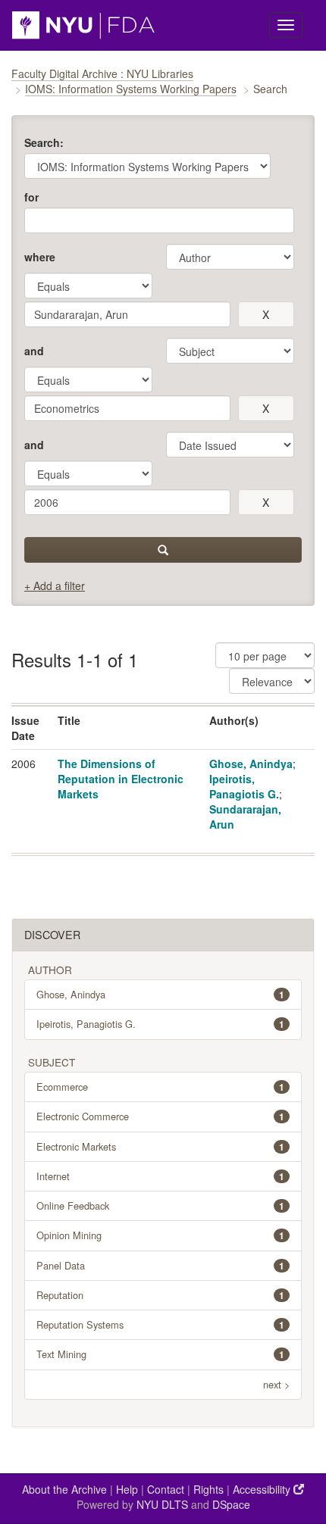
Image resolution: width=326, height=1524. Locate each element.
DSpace (231, 1504)
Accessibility (263, 1489)
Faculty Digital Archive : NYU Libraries (102, 73)
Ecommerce (160, 1086)
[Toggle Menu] (285, 25)
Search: (44, 142)
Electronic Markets (160, 1146)
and (34, 350)
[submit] (163, 550)
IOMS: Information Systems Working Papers (131, 88)
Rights (208, 1489)
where (39, 256)
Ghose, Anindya (251, 763)
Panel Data (160, 1265)
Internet (160, 1176)
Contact (165, 1489)
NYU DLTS (162, 1504)
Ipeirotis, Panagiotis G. (244, 786)
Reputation (160, 1295)
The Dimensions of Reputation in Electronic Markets (120, 778)
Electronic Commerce (160, 1116)
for (31, 197)
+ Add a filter (54, 585)
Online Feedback (160, 1205)
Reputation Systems (160, 1324)
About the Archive (64, 1489)
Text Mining (160, 1354)
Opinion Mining (160, 1235)
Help (127, 1489)
